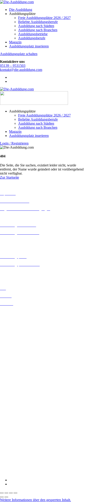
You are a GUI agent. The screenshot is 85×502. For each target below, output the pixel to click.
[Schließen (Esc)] (15, 493)
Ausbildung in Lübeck (16, 364)
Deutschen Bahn (12, 404)
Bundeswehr (9, 400)
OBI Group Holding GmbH (20, 448)
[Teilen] (11, 493)
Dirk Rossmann (11, 416)
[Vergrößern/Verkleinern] (2, 493)
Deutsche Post (10, 408)
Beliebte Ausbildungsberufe (38, 22)
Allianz (5, 392)
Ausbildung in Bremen (16, 316)
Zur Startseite (9, 177)
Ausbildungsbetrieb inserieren (21, 272)
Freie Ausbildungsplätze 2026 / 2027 (44, 18)
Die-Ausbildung (20, 10)
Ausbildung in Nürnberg (17, 380)
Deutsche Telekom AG (16, 412)
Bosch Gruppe (10, 396)
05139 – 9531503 (12, 66)
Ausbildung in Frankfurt (17, 336)
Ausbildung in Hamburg (17, 340)
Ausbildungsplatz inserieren (29, 46)
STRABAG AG (12, 460)
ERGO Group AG (13, 424)
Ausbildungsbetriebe (33, 34)
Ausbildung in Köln (14, 356)
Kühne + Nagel (11, 440)
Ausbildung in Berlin (15, 311)
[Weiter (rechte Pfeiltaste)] (6, 497)
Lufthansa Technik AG (16, 444)
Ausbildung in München (17, 376)
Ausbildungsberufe (31, 38)
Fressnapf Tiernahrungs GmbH (22, 436)
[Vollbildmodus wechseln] (6, 493)
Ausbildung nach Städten (36, 26)
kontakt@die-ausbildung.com (21, 70)
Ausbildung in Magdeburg (19, 368)
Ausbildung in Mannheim (18, 372)
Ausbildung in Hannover (18, 344)
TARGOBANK (11, 465)
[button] (35, 500)
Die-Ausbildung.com (27, 472)
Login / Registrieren (14, 143)
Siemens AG (9, 456)
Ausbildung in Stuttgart (16, 384)
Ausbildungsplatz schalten (18, 54)
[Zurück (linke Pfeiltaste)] (2, 497)
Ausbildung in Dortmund (18, 320)
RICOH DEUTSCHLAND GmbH (25, 452)
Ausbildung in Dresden (16, 324)
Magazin (15, 42)
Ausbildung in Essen (15, 332)
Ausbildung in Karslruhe (17, 352)
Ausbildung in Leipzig (16, 360)
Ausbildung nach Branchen (37, 30)
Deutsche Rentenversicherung (21, 420)
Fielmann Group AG (15, 432)
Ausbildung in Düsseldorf (18, 328)
